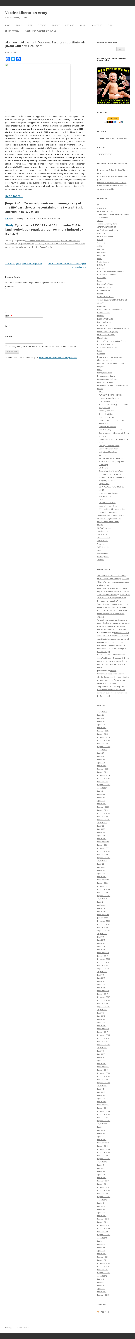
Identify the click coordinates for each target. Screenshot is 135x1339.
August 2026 (102, 712)
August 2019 (102, 933)
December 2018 (103, 959)
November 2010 (103, 1266)
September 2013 (103, 1158)
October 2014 (102, 1117)
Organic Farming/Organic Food (111, 471)
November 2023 (103, 813)
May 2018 (101, 981)
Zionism (100, 560)
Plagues (100, 366)
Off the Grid (103, 468)
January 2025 (102, 772)
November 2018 (103, 962)
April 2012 (101, 1212)
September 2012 (103, 1196)
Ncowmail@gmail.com (118, 138)
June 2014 (101, 1130)
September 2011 (103, 1235)
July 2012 (100, 1203)
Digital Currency (103, 262)
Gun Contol (101, 306)
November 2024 (103, 778)
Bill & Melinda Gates (105, 236)
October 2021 (102, 892)
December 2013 (103, 1149)
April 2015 (101, 1098)
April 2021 (101, 905)
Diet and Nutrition (106, 414)
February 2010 (103, 1295)
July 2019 (100, 937)
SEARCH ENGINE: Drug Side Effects (110, 515)
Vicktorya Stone (103, 674)
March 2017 (101, 1025)
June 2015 (101, 1092)
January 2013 (102, 1184)
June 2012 (101, 1206)
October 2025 (102, 743)
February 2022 (103, 880)
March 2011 (101, 1254)
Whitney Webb (103, 556)
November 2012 (103, 1190)
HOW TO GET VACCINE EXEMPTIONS (111, 309)
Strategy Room (105, 496)
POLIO (99, 369)
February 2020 (103, 914)
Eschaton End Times (105, 284)
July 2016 (100, 1051)
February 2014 (103, 1143)
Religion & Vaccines (105, 382)
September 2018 (103, 968)
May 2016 (101, 1057)
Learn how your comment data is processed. (58, 357)
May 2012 (101, 1209)
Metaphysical (102, 338)
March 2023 (101, 838)
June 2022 (101, 867)
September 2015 (103, 1082)
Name (8, 316)
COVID (99, 258)
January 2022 (102, 883)
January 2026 (102, 734)
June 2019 (101, 940)
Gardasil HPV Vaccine (107, 426)
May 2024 (101, 797)
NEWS (99, 350)
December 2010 (103, 1263)
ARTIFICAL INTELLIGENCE (106, 227)
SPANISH (100, 525)
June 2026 (101, 718)
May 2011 (101, 1247)
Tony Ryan (101, 686)
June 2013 (101, 1168)
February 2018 (103, 990)
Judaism (100, 316)
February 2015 (103, 1105)
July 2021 (100, 902)
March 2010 (101, 1292)
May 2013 (101, 1171)
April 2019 (101, 946)
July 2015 (100, 1089)
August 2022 (102, 861)
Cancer (100, 239)
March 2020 (101, 911)
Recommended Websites (107, 379)
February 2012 (103, 1219)
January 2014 (102, 1146)
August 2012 (102, 1200)
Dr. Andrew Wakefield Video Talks (110, 271)
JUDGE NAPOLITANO (105, 319)
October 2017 (102, 1003)
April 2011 (101, 1250)
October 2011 (102, 1231)
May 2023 (101, 832)
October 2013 (102, 1155)
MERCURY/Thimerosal (106, 335)
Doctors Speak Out (106, 417)
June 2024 (101, 794)
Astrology (101, 233)
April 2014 (101, 1136)
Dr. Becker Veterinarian (106, 274)
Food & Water (104, 423)
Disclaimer (69, 25)
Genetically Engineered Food (110, 430)
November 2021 (103, 889)
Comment (10, 286)
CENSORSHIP (102, 249)
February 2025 (103, 769)
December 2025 (103, 737)
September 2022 (103, 857)
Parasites (101, 354)
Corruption (101, 252)
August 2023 (102, 823)
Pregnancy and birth (26, 244)
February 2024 (103, 807)
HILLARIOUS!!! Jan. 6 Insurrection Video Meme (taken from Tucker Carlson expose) (112, 613)
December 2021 (103, 886)
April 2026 (101, 724)
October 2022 (102, 854)
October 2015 (102, 1079)
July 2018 (100, 975)
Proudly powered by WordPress (17, 1328)
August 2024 (102, 788)
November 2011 (103, 1228)
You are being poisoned (108, 512)
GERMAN (100, 303)
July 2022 (100, 864)
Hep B (34, 247)
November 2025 (103, 740)
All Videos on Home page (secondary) (114, 214)
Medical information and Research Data (113, 328)
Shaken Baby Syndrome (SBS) (109, 518)
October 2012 (102, 1193)
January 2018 (102, 994)
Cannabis (101, 243)
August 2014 (102, 1124)
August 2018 (102, 971)
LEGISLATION (102, 325)
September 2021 (103, 895)
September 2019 (103, 930)
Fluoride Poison (103, 290)
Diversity (100, 268)
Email (8, 326)
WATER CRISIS (102, 553)
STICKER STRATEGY (104, 154)
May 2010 (101, 1285)
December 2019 (103, 921)
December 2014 (103, 1111)
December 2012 (103, 1187)
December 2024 (103, 775)
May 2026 (101, 721)
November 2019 (103, 924)
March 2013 (101, 1177)
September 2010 (103, 1273)
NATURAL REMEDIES (105, 344)
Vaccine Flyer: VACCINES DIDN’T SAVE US (40, 31)
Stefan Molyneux (104, 528)
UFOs (101, 499)
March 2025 (101, 766)
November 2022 (103, 851)
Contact (56, 25)
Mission (83, 25)
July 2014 (100, 1127)
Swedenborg (102, 531)
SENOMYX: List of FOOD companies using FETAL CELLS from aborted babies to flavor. (113, 626)
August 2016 (102, 1048)
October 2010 (102, 1269)
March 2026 (101, 727)
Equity (99, 281)
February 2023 (103, 842)
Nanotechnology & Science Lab (111, 458)
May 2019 (101, 943)
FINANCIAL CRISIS (104, 287)
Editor (99, 642)
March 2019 (101, 949)
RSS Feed (105, 1312)
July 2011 (100, 1241)
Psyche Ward (104, 483)
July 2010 (100, 1279)
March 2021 (101, 908)
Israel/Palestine (103, 312)
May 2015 (101, 1095)
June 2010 (101, 1282)
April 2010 (101, 1288)
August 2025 (102, 750)
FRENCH (100, 293)
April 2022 (101, 873)
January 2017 (102, 1032)
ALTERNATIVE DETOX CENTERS (110, 395)
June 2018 (101, 978)
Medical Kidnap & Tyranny (107, 331)
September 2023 (103, 819)
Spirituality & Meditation (108, 493)
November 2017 (103, 1000)
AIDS (101, 392)
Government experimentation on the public (42, 240)
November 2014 (103, 1114)
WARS (99, 550)
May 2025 (101, 759)
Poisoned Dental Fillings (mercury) (112, 477)
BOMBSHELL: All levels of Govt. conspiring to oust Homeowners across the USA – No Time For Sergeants (113, 591)
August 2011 (102, 1238)
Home (7, 25)
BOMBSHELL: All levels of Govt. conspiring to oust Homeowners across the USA (113, 597)
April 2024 (101, 800)
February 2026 (103, 731)
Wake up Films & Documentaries (112, 509)
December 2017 (103, 997)
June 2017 (101, 1016)
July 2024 (100, 791)
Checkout (42, 25)
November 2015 (103, 1076)
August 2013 (102, 1162)
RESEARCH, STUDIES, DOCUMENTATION (50, 244)
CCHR (99, 246)
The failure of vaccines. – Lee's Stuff (111, 575)
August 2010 (102, 1276)
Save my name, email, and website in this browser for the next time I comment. (43, 346)
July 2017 (100, 1013)
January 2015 (102, 1108)
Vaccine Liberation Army (26, 12)
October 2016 (102, 1041)
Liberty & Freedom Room (108, 449)
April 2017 (101, 1022)
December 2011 (103, 1225)
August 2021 (102, 899)
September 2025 (103, 746)
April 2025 (101, 762)
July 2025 (100, 753)
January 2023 (102, 845)
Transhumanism (103, 537)
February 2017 (103, 1029)
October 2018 (102, 965)
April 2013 (101, 1174)
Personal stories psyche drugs (109, 357)
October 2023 (102, 816)
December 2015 (103, 1073)
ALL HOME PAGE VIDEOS (106, 211)
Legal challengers (104, 322)
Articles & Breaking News (107, 224)
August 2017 (102, 1010)
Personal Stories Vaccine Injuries (112, 474)
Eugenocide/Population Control (111, 420)
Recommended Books (106, 376)
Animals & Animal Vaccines (109, 398)
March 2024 (101, 804)
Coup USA (101, 255)
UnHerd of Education (107, 502)
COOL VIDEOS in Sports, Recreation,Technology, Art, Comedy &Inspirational (113, 404)
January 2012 (102, 1222)
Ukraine (100, 544)
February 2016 (103, 1067)
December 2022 (103, 848)
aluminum (28, 247)
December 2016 (103, 1035)
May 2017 (101, 1019)
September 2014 (103, 1120)
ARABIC (100, 220)
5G (98, 205)
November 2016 (103, 1038)
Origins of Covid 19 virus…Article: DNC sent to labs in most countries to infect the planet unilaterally (113, 635)
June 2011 (101, 1244)
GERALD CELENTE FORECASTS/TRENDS (112, 300)
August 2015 (102, 1086)
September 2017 (103, 1006)
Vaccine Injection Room (75, 244)
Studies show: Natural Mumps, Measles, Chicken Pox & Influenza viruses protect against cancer (113, 582)
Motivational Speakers (108, 452)
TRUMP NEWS (102, 541)
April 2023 (101, 835)
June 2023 (101, 829)
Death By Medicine (106, 411)
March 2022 (101, 876)
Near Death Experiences (107, 347)
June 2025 (101, 756)
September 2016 (103, 1044)
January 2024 (102, 810)
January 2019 (102, 956)
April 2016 (101, 1060)
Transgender (102, 534)
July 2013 (100, 1165)
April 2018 (101, 984)
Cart (30, 25)
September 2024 (103, 785)
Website (8, 336)
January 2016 (102, 1070)
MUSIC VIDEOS (104, 455)
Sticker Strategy (12, 31)
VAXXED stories (103, 547)
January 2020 (102, 918)
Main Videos (104, 217)
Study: (9, 225)
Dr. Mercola (101, 277)
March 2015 (101, 1101)
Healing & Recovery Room (109, 445)
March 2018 (101, 987)
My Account (97, 25)
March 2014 (101, 1139)
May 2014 (101, 1133)
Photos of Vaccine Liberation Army (111, 363)
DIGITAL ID (101, 265)
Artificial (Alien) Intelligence (107, 230)
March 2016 (101, 1063)
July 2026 (100, 715)
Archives (18, 25)
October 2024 (102, 781)
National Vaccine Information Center (111, 341)
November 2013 (103, 1152)
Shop (110, 25)
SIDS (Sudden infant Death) (108, 521)
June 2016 (101, 1054)
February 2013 (103, 1181)
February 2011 (103, 1257)
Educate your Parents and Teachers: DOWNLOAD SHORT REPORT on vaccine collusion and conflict (113, 185)
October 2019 (102, 927)
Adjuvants (19, 247)
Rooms (100, 388)
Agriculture (101, 208)
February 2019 (103, 952)
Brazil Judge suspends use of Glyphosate (23, 263)
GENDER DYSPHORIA (105, 297)
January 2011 (102, 1260)
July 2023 (100, 826)
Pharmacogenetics (104, 360)
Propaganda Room (104, 373)
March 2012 (101, 1215)
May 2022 (101, 870)
